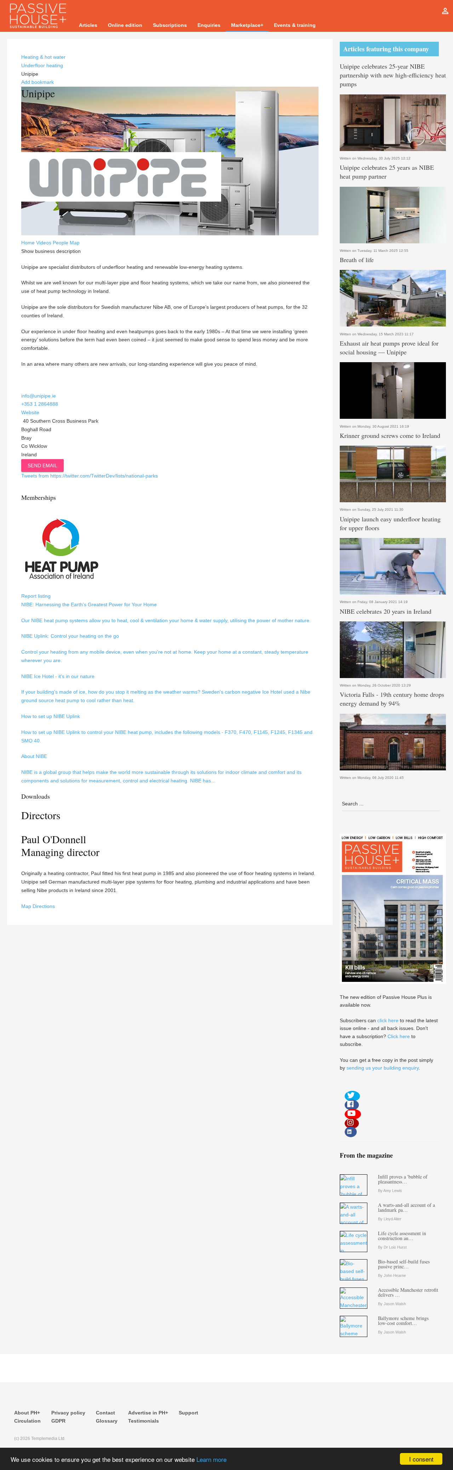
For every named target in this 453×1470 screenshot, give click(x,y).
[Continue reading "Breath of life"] (393, 298)
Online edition (125, 25)
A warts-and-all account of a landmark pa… (406, 1207)
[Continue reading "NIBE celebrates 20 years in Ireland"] (393, 649)
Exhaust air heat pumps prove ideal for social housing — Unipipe (389, 347)
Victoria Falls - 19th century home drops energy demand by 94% (392, 698)
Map (75, 242)
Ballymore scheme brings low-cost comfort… (403, 1320)
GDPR (58, 1421)
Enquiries (208, 25)
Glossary (106, 1421)
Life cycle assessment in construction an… (402, 1236)
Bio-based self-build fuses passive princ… (404, 1264)
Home (28, 242)
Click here (399, 1036)
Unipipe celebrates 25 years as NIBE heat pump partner (387, 171)
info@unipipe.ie (38, 396)
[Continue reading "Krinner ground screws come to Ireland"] (393, 474)
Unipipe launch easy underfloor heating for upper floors (390, 523)
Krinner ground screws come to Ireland (390, 435)
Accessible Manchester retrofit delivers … (408, 1292)
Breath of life (357, 259)
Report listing (36, 596)
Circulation (27, 1421)
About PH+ (27, 1413)
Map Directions (38, 906)
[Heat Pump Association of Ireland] (61, 587)
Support (188, 1413)
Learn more (211, 1459)
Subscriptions (170, 25)
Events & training (295, 25)
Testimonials (143, 1421)
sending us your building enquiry (382, 1068)
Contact (105, 1413)
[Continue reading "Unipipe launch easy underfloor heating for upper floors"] (393, 566)
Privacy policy (68, 1413)
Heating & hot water (43, 57)
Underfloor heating (42, 65)
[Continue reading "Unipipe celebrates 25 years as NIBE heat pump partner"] (393, 215)
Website (30, 412)
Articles (88, 25)
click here (387, 1020)
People (60, 242)
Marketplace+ (247, 25)
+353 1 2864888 (39, 404)
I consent (421, 1458)
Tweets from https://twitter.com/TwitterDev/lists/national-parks (89, 476)
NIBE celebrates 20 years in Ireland (385, 611)
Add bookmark (37, 82)
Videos (43, 242)
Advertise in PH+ (148, 1413)
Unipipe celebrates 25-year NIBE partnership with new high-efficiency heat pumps (393, 75)
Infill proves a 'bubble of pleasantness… (403, 1179)
